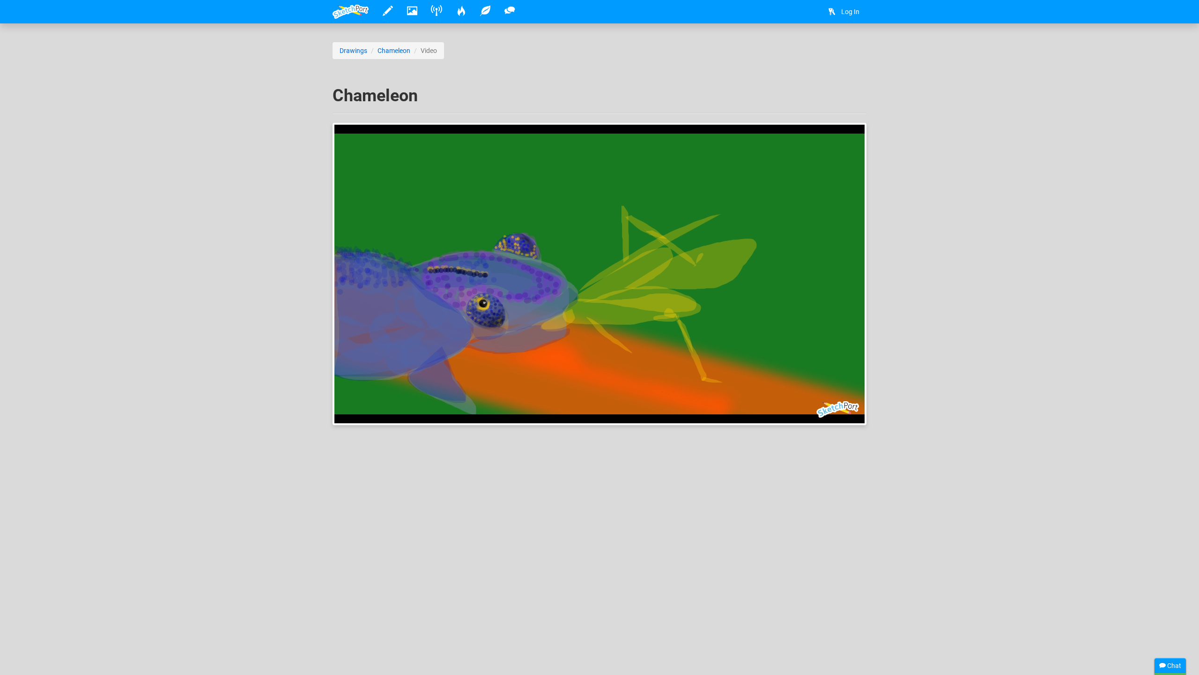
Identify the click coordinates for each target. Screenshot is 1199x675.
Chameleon (393, 50)
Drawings (353, 50)
